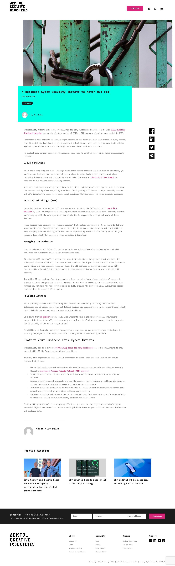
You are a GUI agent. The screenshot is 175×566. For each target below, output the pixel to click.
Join (71, 545)
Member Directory (130, 541)
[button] (162, 9)
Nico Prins (38, 115)
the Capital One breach (102, 177)
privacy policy (56, 518)
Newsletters (127, 548)
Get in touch (128, 545)
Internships (101, 552)
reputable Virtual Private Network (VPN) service (64, 371)
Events (98, 545)
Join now (135, 8)
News (98, 541)
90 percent (45, 317)
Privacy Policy (75, 548)
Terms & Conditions (77, 552)
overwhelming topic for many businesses (73, 348)
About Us (72, 541)
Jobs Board (100, 548)
